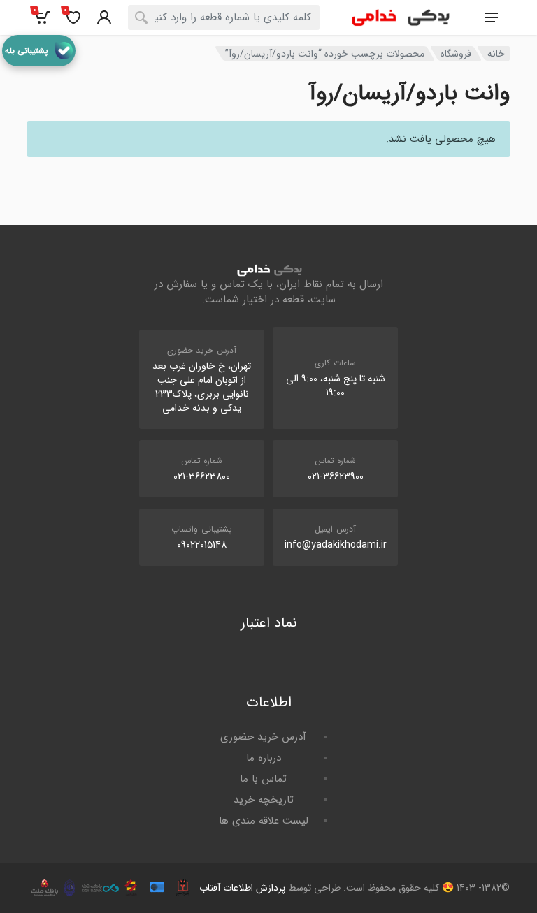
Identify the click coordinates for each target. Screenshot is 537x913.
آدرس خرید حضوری (263, 737)
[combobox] (224, 17)
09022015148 (202, 545)
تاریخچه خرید (264, 799)
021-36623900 (336, 476)
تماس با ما (263, 778)
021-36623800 (201, 476)
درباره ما (263, 758)
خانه (496, 53)
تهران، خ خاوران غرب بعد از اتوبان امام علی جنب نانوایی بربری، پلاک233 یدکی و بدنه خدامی (201, 387)
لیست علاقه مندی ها (263, 820)
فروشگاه (456, 53)
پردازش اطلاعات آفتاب (242, 888)
